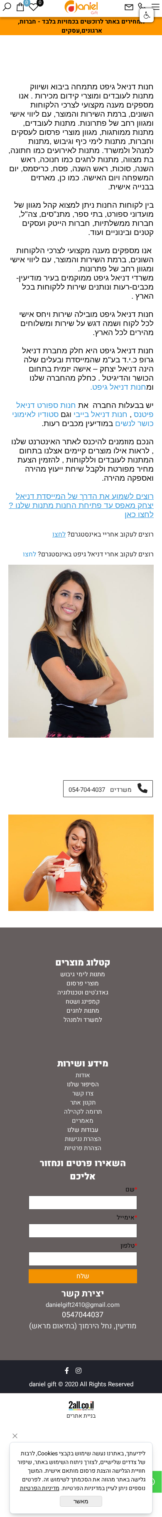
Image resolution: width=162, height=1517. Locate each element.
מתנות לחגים (82, 1010)
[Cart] (20, 7)
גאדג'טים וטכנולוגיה (82, 992)
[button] (147, 15)
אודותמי (129, 63)
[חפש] (6, 7)
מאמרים (82, 1120)
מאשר (81, 1501)
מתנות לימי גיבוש (82, 974)
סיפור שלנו (81, 1084)
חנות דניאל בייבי (102, 414)
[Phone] (142, 7)
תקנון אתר (83, 1102)
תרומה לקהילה (83, 1111)
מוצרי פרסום (82, 983)
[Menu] (155, 7)
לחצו (59, 534)
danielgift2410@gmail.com (83, 1304)
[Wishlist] (33, 7)
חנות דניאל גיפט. (118, 387)
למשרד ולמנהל (83, 1019)
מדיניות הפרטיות (39, 1488)
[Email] (129, 7)
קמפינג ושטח (83, 1001)
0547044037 (82, 1314)
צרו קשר (82, 1093)
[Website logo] (81, 7)
